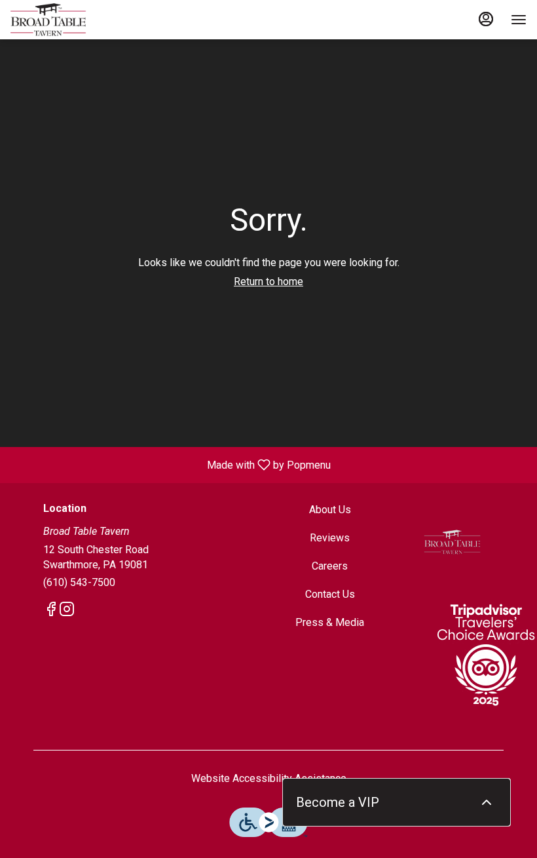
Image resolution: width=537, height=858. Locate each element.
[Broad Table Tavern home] (69, 19)
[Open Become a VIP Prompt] (486, 802)
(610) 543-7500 (79, 582)
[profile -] (486, 19)
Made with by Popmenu (170, 464)
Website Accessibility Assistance (268, 778)
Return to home (268, 281)
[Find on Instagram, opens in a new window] (67, 611)
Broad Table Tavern (452, 542)
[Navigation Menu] (518, 20)
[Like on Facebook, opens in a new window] (51, 611)
